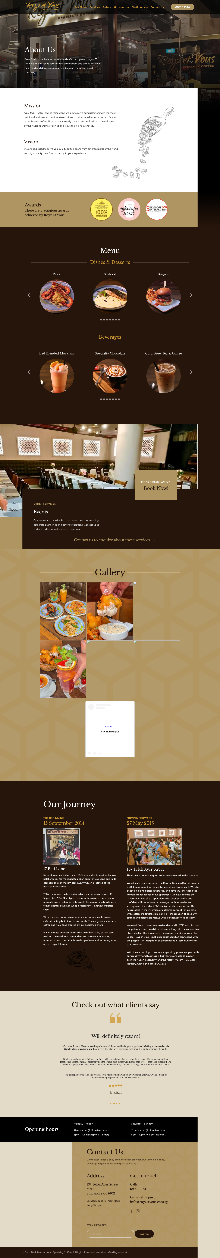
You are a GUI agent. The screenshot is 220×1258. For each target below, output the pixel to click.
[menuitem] (80, 7)
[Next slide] (190, 295)
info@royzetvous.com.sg (149, 1202)
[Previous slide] (29, 295)
